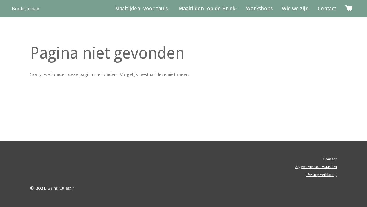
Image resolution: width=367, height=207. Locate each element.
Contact (330, 158)
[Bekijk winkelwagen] (349, 8)
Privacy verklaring (321, 174)
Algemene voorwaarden (316, 166)
